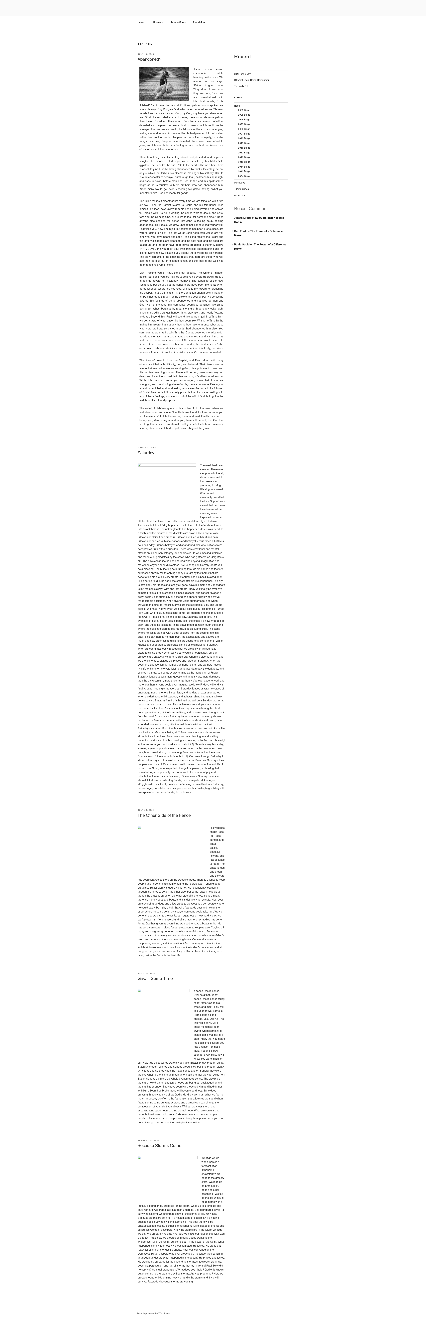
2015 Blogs (244, 161)
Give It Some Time (155, 978)
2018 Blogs (244, 147)
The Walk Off (241, 86)
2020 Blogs (244, 138)
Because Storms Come (159, 1145)
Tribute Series (178, 22)
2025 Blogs (244, 114)
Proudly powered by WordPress (153, 1313)
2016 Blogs (244, 157)
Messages (158, 22)
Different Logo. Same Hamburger (251, 80)
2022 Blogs (244, 129)
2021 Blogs (244, 133)
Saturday (145, 452)
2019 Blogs (244, 143)
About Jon (199, 22)
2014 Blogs (244, 166)
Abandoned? (149, 59)
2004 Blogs (244, 176)
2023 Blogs (244, 124)
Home (140, 22)
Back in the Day (242, 73)
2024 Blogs (244, 119)
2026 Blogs (244, 110)
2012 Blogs (244, 171)
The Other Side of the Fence (164, 815)
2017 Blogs (244, 152)
